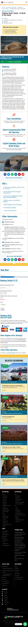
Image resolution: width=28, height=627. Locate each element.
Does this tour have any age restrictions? (11, 192)
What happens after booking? (13, 204)
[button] (2, 162)
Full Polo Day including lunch (8, 416)
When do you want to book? (7, 285)
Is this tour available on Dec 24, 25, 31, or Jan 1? (14, 187)
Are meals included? (10, 207)
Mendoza (4, 451)
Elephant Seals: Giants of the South (8, 295)
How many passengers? (6, 290)
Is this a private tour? (10, 210)
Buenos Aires (4, 420)
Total (1, 302)
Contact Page (11, 352)
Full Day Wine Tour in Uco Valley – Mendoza (11, 447)
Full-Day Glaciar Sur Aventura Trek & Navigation (12, 385)
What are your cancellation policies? (11, 200)
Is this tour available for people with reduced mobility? (13, 196)
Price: (1, 297)
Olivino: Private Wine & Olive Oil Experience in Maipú (13, 480)
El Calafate (4, 390)
